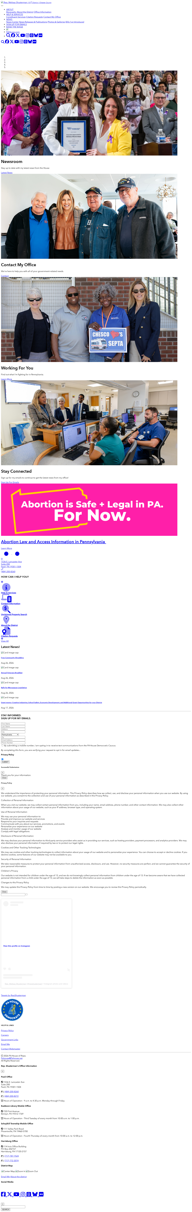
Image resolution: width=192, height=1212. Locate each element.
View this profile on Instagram (16, 946)
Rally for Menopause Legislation (14, 688)
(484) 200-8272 (11, 1096)
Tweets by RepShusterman (13, 995)
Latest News (6, 172)
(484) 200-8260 (11, 1091)
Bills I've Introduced (75, 22)
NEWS (9, 19)
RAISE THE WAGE (14, 27)
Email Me (5, 1044)
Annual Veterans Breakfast (11, 673)
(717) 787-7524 (11, 1156)
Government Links (9, 1039)
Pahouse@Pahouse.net (11, 1058)
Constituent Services (16, 17)
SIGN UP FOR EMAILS (16, 24)
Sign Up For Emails (10, 482)
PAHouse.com (13, 32)
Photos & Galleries (56, 22)
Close (4, 778)
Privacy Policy (7, 754)
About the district (18, 1176)
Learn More (6, 379)
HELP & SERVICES (14, 14)
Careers (5, 1035)
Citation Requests (34, 17)
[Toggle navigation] (2, 5)
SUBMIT (5, 762)
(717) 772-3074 (11, 1160)
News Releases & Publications (33, 22)
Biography (11, 12)
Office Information (42, 12)
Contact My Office (52, 17)
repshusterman (35, 984)
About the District (25, 12)
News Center (12, 22)
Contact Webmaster (10, 1049)
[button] (6, 553)
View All (5, 641)
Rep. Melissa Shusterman (15, 984)
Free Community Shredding (12, 658)
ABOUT (9, 9)
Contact (5, 276)
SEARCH (5, 1210)
